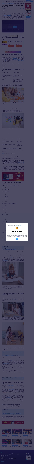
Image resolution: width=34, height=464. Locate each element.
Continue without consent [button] (18, 225)
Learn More (18, 236)
